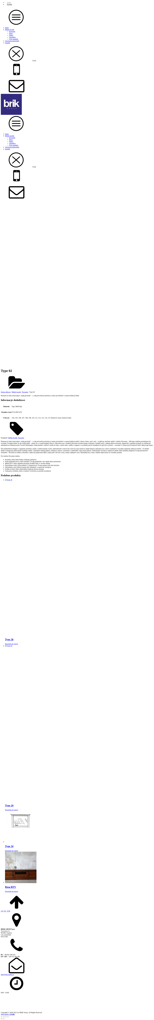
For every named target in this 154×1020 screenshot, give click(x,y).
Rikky (11, 35)
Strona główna (5, 392)
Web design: (8, 1014)
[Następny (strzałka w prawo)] (4, 1018)
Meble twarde (9, 29)
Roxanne (12, 31)
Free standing (13, 39)
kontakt (7, 43)
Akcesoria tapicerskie (12, 41)
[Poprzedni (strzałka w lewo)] (2, 1018)
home (7, 28)
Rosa (11, 33)
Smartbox (12, 37)
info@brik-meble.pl (7, 974)
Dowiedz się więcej (11, 644)
